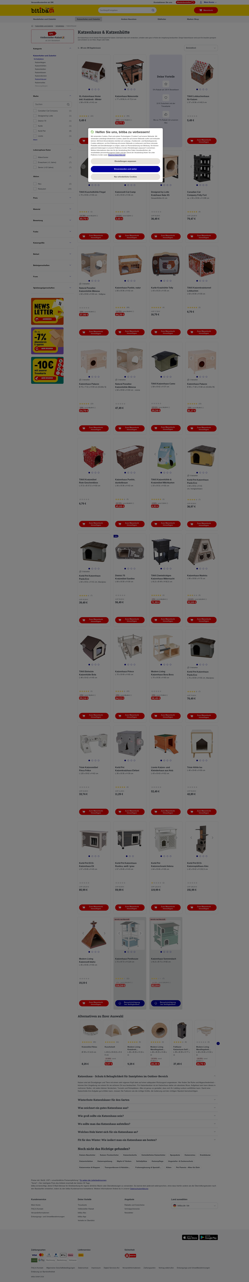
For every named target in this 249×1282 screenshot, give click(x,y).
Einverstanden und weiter (125, 169)
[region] (125, 155)
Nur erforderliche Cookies (125, 177)
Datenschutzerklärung (117, 155)
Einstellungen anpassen (125, 161)
